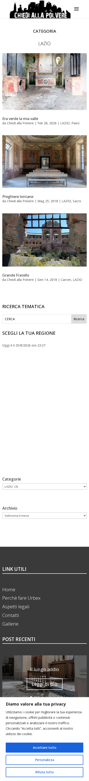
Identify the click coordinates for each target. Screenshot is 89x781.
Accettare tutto (44, 747)
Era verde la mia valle (20, 118)
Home (8, 589)
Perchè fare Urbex (21, 598)
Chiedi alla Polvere (20, 123)
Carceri (66, 279)
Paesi (75, 123)
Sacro (77, 201)
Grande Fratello (15, 275)
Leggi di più (45, 684)
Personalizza (44, 760)
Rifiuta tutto (44, 772)
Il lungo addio (44, 669)
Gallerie (10, 624)
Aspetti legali (15, 606)
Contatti (10, 615)
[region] (44, 739)
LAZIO (65, 123)
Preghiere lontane (17, 196)
